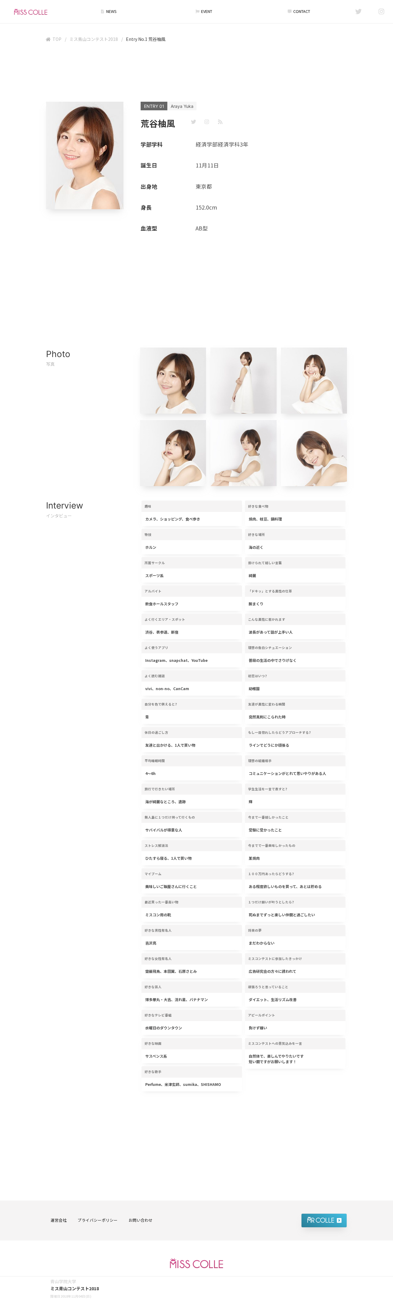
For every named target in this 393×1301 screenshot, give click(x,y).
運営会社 (59, 1220)
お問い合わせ (141, 1220)
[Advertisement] (196, 73)
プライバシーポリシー (98, 1220)
